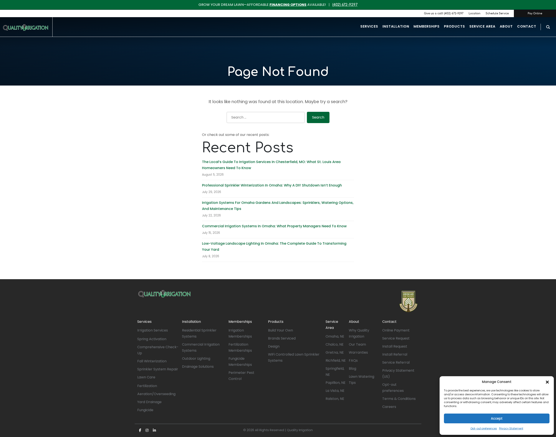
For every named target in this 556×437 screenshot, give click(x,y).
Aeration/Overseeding (156, 393)
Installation (191, 321)
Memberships (240, 321)
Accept (497, 418)
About (354, 321)
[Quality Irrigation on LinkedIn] (154, 430)
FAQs (353, 360)
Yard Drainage (149, 401)
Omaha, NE (335, 336)
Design (274, 346)
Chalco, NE (335, 344)
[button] (547, 382)
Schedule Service (497, 13)
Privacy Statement (511, 428)
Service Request (396, 338)
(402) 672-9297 (344, 5)
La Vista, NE (335, 390)
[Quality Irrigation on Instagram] (147, 430)
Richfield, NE (336, 360)
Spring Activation (151, 338)
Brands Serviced (282, 338)
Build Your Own (280, 330)
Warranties (358, 352)
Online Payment (396, 330)
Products (275, 321)
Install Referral (394, 354)
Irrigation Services (152, 330)
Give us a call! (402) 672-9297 (443, 13)
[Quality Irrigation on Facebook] (140, 430)
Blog (352, 368)
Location (474, 13)
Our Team (357, 344)
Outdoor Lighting (196, 358)
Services (144, 321)
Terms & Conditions (399, 398)
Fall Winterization (152, 361)
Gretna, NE (335, 352)
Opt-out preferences (483, 428)
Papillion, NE (336, 382)
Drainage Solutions (198, 366)
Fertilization (147, 385)
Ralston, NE (335, 398)
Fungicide (145, 409)
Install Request (394, 346)
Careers (389, 406)
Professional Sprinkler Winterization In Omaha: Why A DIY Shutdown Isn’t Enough (272, 185)
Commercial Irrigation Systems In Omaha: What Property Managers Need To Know (274, 226)
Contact (389, 321)
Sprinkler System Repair (157, 369)
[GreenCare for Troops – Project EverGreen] (408, 301)
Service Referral (396, 362)
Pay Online (535, 13)
